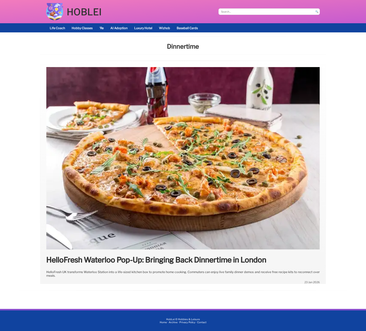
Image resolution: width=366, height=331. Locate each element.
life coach (57, 28)
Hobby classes (82, 28)
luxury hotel (143, 28)
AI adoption (119, 28)
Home (163, 322)
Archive (173, 322)
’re (101, 28)
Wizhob (164, 28)
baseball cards (187, 28)
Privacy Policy (187, 322)
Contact (201, 322)
